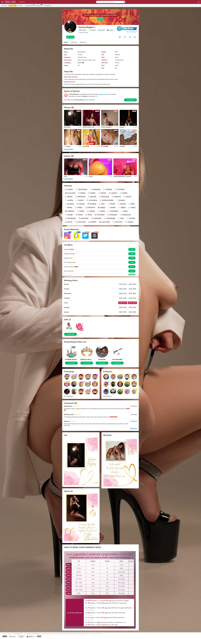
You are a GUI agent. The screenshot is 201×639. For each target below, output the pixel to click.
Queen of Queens (104, 94)
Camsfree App (47, 5)
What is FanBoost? (132, 31)
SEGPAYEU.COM (36, 633)
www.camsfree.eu (19, 633)
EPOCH (29, 633)
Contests (37, 5)
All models (4, 5)
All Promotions (29, 5)
